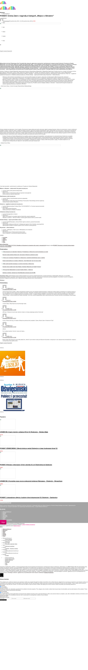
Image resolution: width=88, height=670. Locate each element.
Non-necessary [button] (3, 591)
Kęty (6, 563)
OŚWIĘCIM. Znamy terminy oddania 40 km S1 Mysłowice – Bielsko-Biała (24, 432)
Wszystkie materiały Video (11, 544)
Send (1, 599)
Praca (3, 522)
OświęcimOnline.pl (6, 13)
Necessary (4, 586)
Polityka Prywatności (49, 572)
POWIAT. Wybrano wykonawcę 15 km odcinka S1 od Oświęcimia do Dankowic (26, 465)
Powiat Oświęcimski (9, 558)
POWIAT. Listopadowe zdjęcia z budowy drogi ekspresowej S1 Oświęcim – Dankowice (28, 497)
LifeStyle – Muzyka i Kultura (11, 548)
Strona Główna (8, 539)
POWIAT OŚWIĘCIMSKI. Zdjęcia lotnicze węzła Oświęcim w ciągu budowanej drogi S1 (28, 448)
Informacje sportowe (9, 546)
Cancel (4, 599)
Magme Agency (17, 525)
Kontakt (4, 513)
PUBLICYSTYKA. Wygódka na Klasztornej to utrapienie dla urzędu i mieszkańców (27, 245)
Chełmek (7, 562)
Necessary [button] (2, 585)
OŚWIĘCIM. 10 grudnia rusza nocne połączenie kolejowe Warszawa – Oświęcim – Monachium (31, 481)
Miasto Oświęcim (9, 560)
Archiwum (5, 515)
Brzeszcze (7, 561)
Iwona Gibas (3, 244)
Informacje (5, 18)
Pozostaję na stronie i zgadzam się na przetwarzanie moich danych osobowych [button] (26, 572)
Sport (4, 518)
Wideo (4, 22)
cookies (23, 524)
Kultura (4, 517)
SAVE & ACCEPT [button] (4, 596)
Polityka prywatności (7, 519)
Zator (7, 244)
